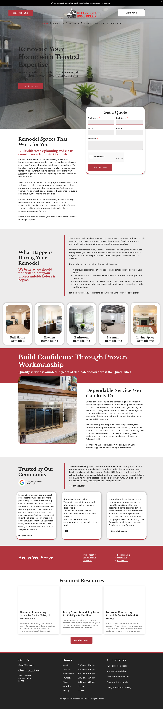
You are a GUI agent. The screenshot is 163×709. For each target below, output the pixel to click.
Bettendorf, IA (89, 555)
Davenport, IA (89, 557)
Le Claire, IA (122, 560)
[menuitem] (45, 23)
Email (90, 128)
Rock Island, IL (123, 555)
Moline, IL (87, 560)
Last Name (121, 118)
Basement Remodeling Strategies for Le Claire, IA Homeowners (35, 615)
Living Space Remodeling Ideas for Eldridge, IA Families (81, 614)
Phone (119, 128)
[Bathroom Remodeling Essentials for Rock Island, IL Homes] (124, 597)
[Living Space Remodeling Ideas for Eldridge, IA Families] (81, 597)
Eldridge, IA (122, 557)
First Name (93, 118)
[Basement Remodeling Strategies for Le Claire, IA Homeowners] (38, 597)
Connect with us (93, 444)
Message (92, 138)
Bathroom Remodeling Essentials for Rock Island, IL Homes (122, 615)
